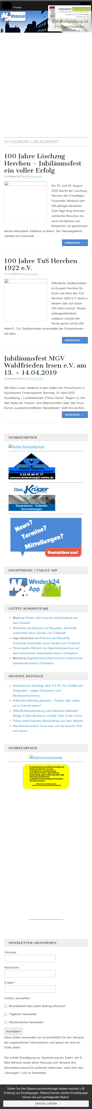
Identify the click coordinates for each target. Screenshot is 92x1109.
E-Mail (9, 982)
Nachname (11, 967)
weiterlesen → (74, 242)
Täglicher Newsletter (22, 1014)
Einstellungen (46, 1103)
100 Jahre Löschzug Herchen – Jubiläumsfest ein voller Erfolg (43, 163)
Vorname (10, 952)
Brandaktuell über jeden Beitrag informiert (36, 1006)
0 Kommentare (33, 176)
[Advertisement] (46, 87)
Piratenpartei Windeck (28, 648)
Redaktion (20, 628)
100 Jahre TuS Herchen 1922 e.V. (40, 264)
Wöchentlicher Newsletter (25, 1022)
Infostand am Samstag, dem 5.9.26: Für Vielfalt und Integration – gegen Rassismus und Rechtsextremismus (48, 690)
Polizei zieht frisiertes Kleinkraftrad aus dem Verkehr (48, 720)
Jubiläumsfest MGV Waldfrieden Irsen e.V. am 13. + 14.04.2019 (45, 365)
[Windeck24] (46, 22)
